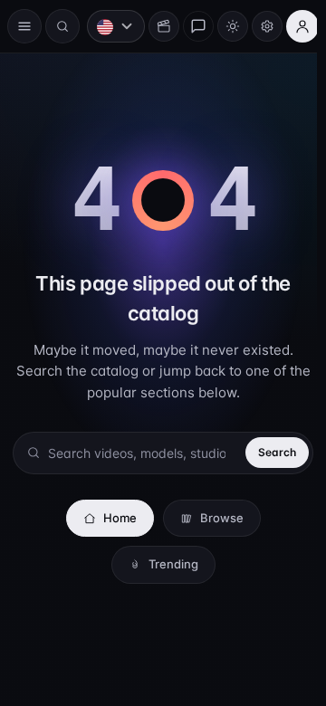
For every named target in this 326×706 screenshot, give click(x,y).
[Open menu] (24, 26)
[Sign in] (293, 26)
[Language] (107, 26)
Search (268, 452)
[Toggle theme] (223, 26)
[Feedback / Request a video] (189, 26)
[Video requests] (154, 26)
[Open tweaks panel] (258, 26)
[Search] (62, 26)
